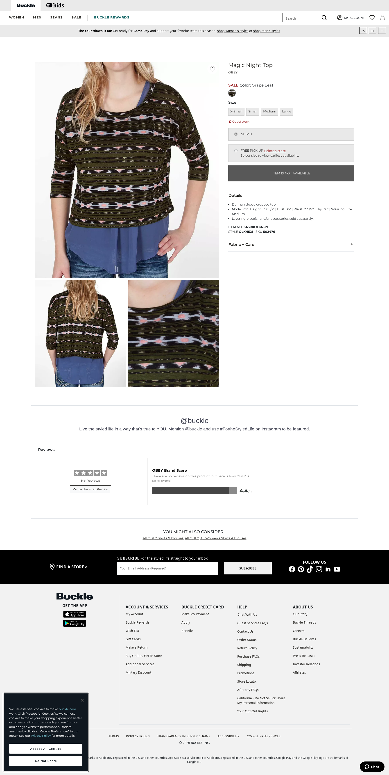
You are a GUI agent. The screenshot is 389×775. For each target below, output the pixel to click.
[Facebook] (291, 569)
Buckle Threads (304, 622)
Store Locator (247, 681)
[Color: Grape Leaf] (232, 93)
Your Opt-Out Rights (252, 711)
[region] (46, 732)
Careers (299, 631)
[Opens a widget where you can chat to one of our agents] (372, 767)
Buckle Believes (304, 639)
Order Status (247, 640)
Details (235, 195)
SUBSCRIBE (247, 568)
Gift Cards (133, 639)
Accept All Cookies (45, 748)
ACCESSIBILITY (228, 736)
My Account (134, 614)
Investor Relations (306, 664)
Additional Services (140, 664)
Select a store (275, 151)
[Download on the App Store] (74, 614)
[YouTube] (337, 569)
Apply (185, 622)
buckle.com (67, 709)
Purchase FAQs (248, 656)
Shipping (244, 665)
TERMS (114, 736)
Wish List (132, 631)
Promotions (245, 673)
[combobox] (304, 17)
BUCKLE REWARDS (111, 17)
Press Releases (304, 656)
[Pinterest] (300, 569)
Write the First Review (90, 489)
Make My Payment (195, 614)
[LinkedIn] (327, 569)
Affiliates (299, 672)
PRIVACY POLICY (138, 736)
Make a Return (137, 647)
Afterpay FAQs (248, 690)
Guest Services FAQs (252, 623)
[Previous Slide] (363, 30)
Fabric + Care (241, 244)
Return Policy (247, 648)
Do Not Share (46, 761)
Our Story (300, 614)
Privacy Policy (41, 735)
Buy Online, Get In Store (144, 656)
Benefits (187, 631)
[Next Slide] (382, 30)
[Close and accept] (82, 700)
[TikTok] (309, 569)
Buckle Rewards (137, 622)
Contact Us (245, 631)
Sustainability (303, 647)
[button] (17, 18)
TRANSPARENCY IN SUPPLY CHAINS (183, 736)
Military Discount (138, 672)
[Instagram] (318, 569)
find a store (71, 566)
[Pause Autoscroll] (372, 30)
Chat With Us (247, 614)
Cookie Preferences (263, 736)
